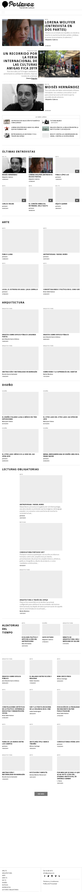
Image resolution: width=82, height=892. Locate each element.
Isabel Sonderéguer (35, 711)
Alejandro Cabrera (51, 39)
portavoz (58, 177)
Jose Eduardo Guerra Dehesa (10, 339)
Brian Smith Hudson (49, 292)
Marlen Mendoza (48, 374)
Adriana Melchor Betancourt (38, 775)
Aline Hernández (26, 643)
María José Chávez (7, 421)
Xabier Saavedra (34, 681)
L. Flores (59, 781)
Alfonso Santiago (62, 679)
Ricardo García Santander (9, 374)
